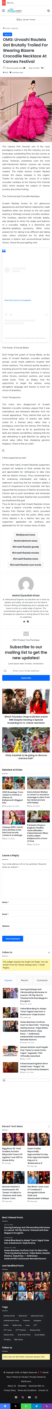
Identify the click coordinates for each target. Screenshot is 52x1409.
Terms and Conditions (27, 1390)
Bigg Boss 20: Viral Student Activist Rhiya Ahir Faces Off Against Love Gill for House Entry (12, 1154)
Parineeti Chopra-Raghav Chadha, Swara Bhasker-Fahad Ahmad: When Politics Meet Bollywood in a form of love (37, 833)
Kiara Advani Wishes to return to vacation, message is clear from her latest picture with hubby (38, 797)
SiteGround (26, 1381)
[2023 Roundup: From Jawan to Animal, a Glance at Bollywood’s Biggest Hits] (13, 783)
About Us (12, 1386)
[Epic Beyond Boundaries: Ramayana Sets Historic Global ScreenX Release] (42, 1296)
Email (5, 914)
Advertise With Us (36, 1386)
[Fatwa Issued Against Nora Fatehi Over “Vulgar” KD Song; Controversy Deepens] (10, 1067)
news (28, 1325)
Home (7, 28)
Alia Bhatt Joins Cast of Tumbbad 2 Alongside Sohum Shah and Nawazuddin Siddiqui (38, 1192)
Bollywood (23, 1316)
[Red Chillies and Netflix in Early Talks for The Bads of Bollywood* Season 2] (42, 1286)
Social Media (40, 1335)
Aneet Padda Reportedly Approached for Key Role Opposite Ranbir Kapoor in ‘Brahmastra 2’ (38, 1156)
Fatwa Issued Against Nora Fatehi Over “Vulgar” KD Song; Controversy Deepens (34, 1066)
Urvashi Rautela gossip (26, 546)
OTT (35, 1325)
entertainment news (26, 540)
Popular (8, 980)
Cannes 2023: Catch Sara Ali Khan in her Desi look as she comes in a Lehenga (12, 831)
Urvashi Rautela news (26, 558)
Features (26, 1320)
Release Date (35, 1330)
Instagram (37, 1320)
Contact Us (43, 1390)
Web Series (18, 1339)
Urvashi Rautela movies (26, 552)
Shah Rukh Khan (24, 1335)
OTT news (8, 1330)
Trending (7, 1339)
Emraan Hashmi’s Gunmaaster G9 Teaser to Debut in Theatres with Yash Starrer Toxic (12, 1192)
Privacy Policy (10, 1390)
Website (5, 926)
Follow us (7, 1347)
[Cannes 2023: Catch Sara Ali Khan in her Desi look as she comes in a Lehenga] (13, 817)
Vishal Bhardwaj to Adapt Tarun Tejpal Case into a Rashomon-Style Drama (33, 1011)
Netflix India (17, 1325)
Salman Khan (9, 1335)
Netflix (6, 1325)
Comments (42, 980)
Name (5, 902)
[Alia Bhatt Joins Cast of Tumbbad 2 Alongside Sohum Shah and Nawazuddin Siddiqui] (38, 1177)
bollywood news (26, 534)
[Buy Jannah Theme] (26, 19)
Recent (24, 980)
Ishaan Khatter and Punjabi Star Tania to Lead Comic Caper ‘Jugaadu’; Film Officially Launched (34, 1051)
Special (15, 28)
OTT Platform (21, 1330)
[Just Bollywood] (14, 10)
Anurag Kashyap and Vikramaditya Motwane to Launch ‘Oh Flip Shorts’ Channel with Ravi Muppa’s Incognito (34, 995)
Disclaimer (22, 1386)
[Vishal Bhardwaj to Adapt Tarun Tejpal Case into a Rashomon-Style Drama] (10, 1012)
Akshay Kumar (9, 1316)
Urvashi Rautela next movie (26, 564)
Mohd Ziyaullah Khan (15, 68)
